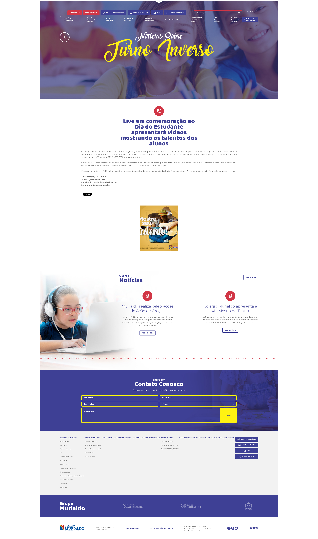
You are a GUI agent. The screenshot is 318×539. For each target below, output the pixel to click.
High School (109, 19)
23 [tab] (44, 358)
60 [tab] (173, 358)
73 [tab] (218, 358)
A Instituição (64, 441)
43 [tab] (114, 358)
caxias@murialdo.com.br (161, 528)
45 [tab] (121, 358)
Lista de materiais (149, 19)
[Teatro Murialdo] (133, 506)
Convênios (63, 483)
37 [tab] (93, 358)
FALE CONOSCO (167, 441)
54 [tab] (152, 358)
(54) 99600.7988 (97, 179)
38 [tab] (96, 358)
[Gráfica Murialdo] (191, 506)
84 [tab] (256, 358)
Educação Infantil (91, 441)
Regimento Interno (66, 449)
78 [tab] (236, 358)
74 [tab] (222, 358)
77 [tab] (232, 358)
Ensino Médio (89, 453)
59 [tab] (169, 358)
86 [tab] (263, 358)
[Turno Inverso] (159, 228)
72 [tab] (215, 358)
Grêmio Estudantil (66, 456)
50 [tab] (138, 358)
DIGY (158, 13)
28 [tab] (62, 358)
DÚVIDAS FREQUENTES (170, 449)
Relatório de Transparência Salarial (72, 476)
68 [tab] (201, 358)
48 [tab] (131, 358)
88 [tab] (270, 358)
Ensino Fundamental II (93, 449)
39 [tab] (100, 358)
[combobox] (198, 404)
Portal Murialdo (140, 13)
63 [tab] (183, 358)
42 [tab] (110, 358)
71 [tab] (211, 358)
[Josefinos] (248, 506)
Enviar (228, 415)
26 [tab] (55, 358)
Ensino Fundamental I (93, 445)
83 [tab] (253, 358)
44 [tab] (117, 358)
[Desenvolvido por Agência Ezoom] (253, 528)
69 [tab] (204, 358)
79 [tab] (239, 358)
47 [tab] (128, 358)
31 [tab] (72, 358)
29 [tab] (65, 358)
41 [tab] (107, 358)
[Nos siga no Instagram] (232, 528)
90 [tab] (277, 358)
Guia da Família (216, 19)
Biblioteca (63, 460)
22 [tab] (41, 358)
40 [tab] (103, 358)
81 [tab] (246, 358)
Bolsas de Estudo (234, 19)
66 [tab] (194, 358)
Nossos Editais (64, 464)
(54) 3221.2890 (132, 528)
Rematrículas (91, 13)
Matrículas (75, 13)
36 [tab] (89, 358)
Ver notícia (147, 333)
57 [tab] (162, 358)
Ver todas (251, 277)
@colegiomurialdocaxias (105, 182)
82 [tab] (249, 358)
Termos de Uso (65, 472)
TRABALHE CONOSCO (169, 445)
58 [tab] (166, 358)
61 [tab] (176, 358)
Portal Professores (115, 13)
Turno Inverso (90, 456)
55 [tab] (156, 358)
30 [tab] (69, 358)
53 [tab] (149, 358)
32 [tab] (76, 358)
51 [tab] (142, 358)
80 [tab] (242, 358)
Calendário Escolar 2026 (196, 19)
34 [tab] (82, 358)
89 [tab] (274, 358)
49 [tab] (135, 358)
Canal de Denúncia (66, 480)
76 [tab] (229, 358)
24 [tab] (48, 358)
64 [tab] (187, 358)
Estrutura (63, 445)
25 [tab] (51, 358)
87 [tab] (267, 358)
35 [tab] (86, 358)
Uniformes (63, 487)
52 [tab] (145, 358)
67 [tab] (197, 358)
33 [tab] (79, 358)
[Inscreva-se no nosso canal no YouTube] (236, 528)
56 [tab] (159, 358)
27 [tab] (58, 358)
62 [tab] (180, 358)
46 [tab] (124, 358)
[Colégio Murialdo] (60, 16)
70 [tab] (208, 358)
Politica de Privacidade (68, 468)
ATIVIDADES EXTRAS (129, 19)
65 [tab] (190, 358)
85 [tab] (260, 358)
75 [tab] (225, 358)
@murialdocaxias (101, 185)
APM (61, 453)
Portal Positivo (176, 13)
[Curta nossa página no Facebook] (229, 528)
